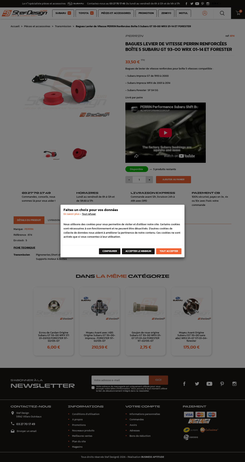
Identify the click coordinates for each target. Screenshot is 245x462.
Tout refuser (89, 214)
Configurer (109, 251)
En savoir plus (71, 214)
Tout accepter (169, 251)
